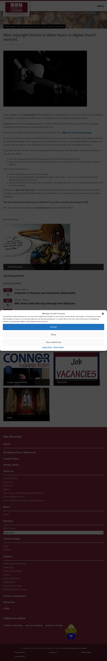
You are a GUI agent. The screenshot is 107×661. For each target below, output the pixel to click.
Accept (53, 327)
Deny (53, 334)
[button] (102, 313)
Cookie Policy (47, 347)
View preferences (53, 342)
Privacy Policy (59, 347)
